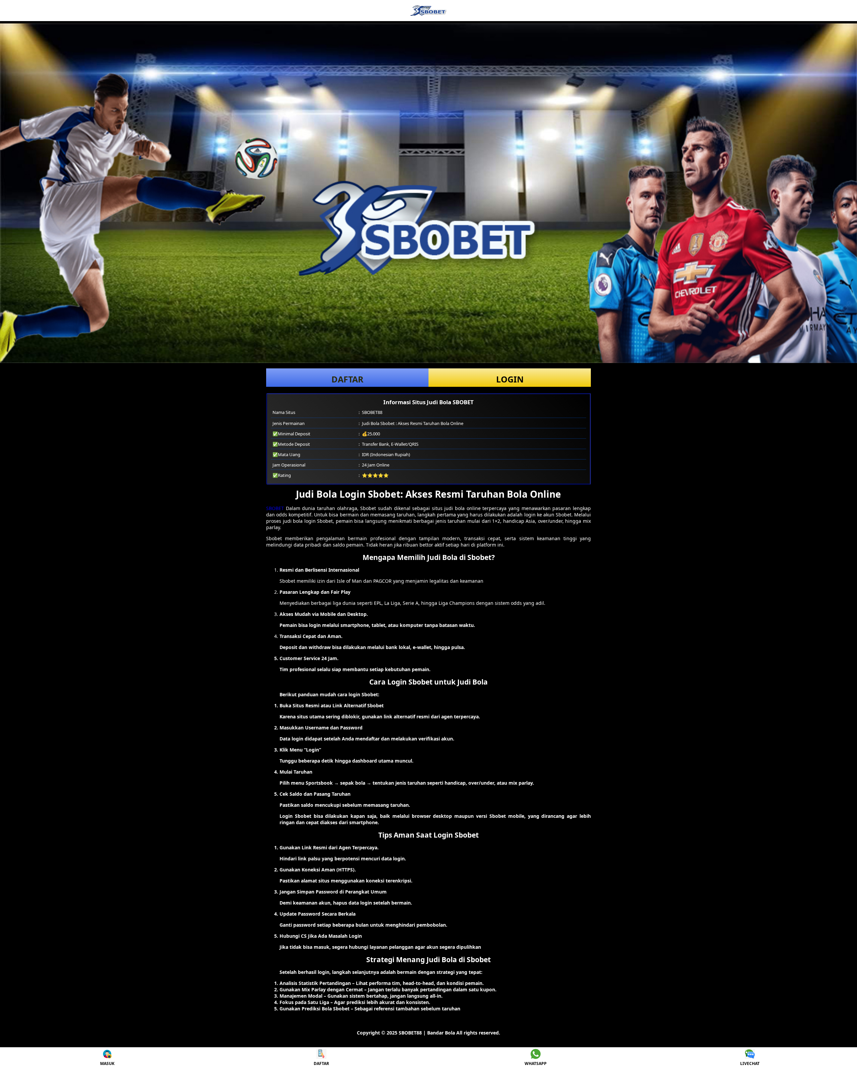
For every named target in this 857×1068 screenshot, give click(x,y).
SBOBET (275, 508)
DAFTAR (347, 379)
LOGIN (510, 379)
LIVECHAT (750, 1063)
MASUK (107, 1063)
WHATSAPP (536, 1063)
